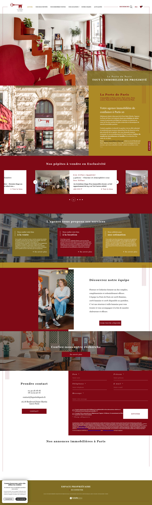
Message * (78, 393)
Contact (149, 146)
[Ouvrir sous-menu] (79, 6)
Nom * (75, 374)
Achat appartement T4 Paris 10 (114, 469)
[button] (35, 182)
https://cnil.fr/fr (82, 426)
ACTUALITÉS (98, 7)
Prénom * (119, 374)
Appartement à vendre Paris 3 (37, 453)
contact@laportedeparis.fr (34, 397)
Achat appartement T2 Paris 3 (113, 456)
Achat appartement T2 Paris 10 (114, 466)
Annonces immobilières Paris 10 (75, 456)
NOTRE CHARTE (86, 7)
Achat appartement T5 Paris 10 (114, 472)
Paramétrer (8, 499)
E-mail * (118, 384)
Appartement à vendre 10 (36, 456)
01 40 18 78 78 (34, 391)
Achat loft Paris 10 (33, 459)
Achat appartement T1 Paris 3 (113, 453)
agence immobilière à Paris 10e (113, 141)
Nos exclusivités (42, 7)
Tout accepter (21, 499)
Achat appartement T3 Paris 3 (113, 459)
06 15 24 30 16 (34, 393)
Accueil (30, 7)
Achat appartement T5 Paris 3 (113, 462)
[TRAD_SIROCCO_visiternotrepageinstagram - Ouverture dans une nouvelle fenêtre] (37, 418)
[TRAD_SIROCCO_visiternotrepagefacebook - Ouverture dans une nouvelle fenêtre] (31, 418)
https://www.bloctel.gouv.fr (82, 428)
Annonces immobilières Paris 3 (75, 453)
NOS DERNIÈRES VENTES (58, 7)
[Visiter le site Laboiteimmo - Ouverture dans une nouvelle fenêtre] (76, 500)
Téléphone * (79, 384)
